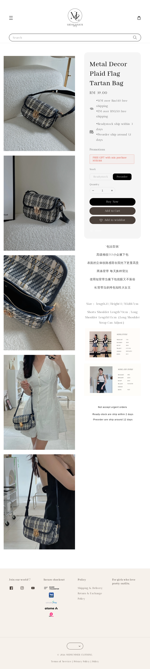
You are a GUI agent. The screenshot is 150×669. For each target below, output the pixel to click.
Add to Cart (112, 210)
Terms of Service (61, 661)
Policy (81, 598)
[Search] (135, 37)
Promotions (97, 149)
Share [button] (98, 230)
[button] (11, 18)
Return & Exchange (90, 593)
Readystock (100, 176)
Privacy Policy (82, 661)
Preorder (122, 176)
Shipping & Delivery (90, 588)
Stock (93, 169)
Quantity (94, 184)
